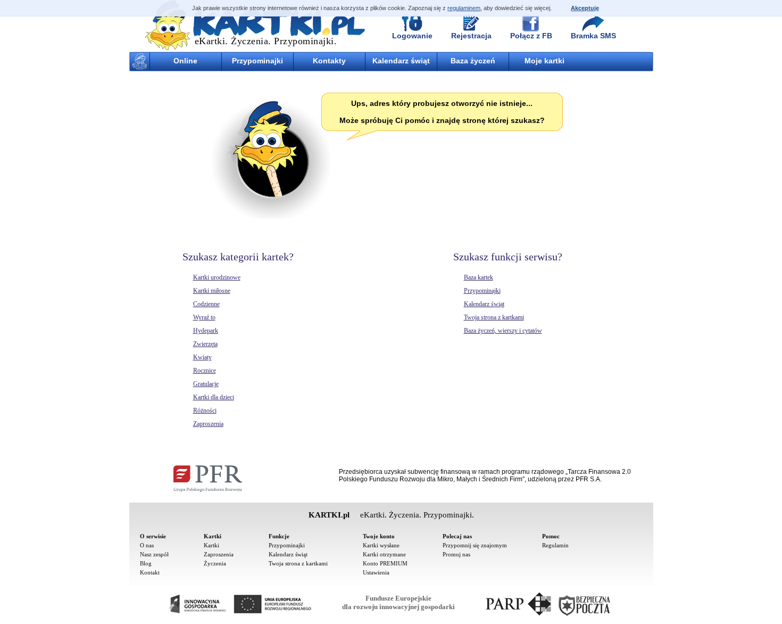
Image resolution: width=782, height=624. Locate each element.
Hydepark (205, 330)
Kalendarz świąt (401, 60)
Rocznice (204, 370)
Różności (205, 410)
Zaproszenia (208, 424)
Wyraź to (204, 317)
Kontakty (329, 60)
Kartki (211, 545)
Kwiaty (202, 357)
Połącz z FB (531, 35)
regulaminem (463, 8)
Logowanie (412, 35)
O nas (147, 545)
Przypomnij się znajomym (475, 545)
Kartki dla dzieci (213, 397)
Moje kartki (544, 60)
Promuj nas (456, 554)
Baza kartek (478, 277)
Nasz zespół (154, 554)
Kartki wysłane (381, 545)
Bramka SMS (593, 35)
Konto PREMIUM (385, 563)
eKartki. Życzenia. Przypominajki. (266, 41)
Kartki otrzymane (384, 554)
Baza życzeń (473, 60)
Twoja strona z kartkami (494, 317)
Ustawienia (376, 572)
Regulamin (555, 545)
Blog (146, 563)
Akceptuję (585, 8)
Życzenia (215, 563)
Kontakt (150, 572)
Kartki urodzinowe (216, 277)
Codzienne (206, 304)
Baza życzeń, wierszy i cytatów (503, 330)
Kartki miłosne (211, 290)
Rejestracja (471, 35)
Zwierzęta (205, 344)
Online (185, 60)
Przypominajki (257, 60)
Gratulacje (206, 384)
